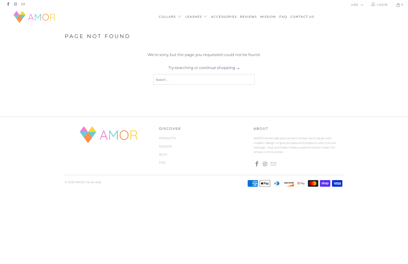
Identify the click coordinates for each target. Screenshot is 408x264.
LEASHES (194, 16)
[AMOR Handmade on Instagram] (15, 4)
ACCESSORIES (224, 16)
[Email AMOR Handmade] (23, 4)
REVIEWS (248, 16)
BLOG (163, 154)
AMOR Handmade (88, 182)
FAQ (283, 16)
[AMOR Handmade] (35, 16)
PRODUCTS (167, 138)
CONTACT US (302, 16)
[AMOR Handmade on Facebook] (8, 4)
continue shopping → (219, 67)
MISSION (268, 16)
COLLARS (168, 16)
